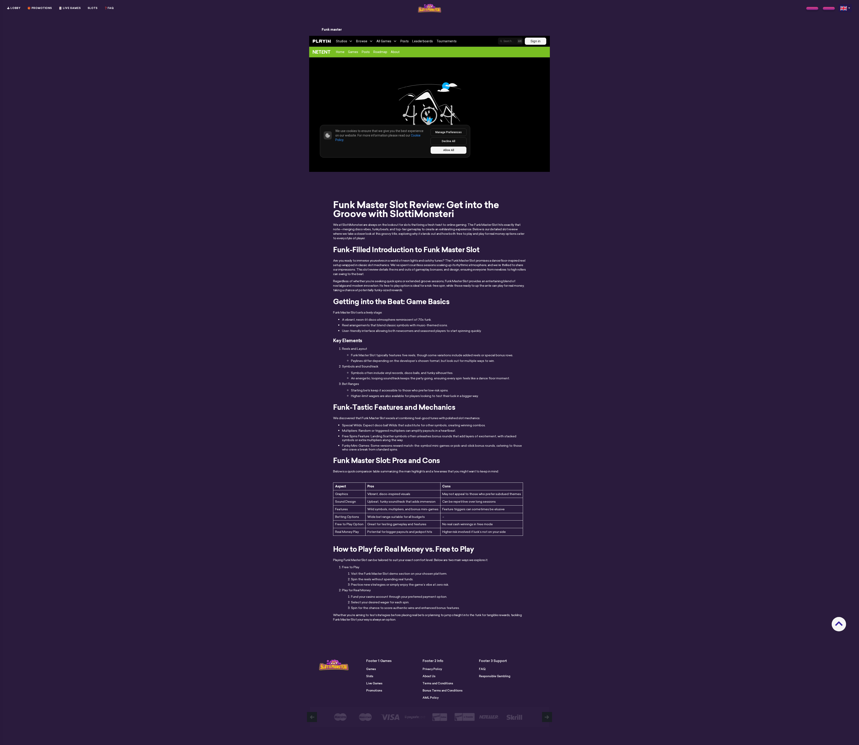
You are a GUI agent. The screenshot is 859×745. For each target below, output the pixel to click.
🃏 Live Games (70, 8)
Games (371, 669)
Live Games (374, 683)
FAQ (482, 669)
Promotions (374, 690)
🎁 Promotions (40, 8)
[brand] (812, 8)
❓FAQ (109, 8)
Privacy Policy (432, 669)
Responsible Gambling (494, 676)
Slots (93, 8)
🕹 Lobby (14, 8)
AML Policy (431, 698)
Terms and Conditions (438, 683)
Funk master (332, 29)
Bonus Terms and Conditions (443, 690)
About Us (429, 676)
